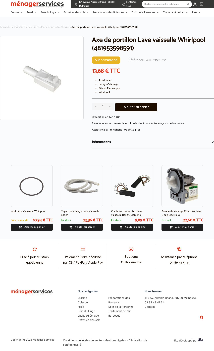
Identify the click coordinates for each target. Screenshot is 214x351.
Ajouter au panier (136, 107)
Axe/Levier (62, 27)
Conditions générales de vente (82, 340)
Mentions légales (115, 340)
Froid (30, 13)
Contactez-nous (131, 4)
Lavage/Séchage (21, 27)
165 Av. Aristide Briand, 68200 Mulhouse (170, 298)
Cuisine (15, 13)
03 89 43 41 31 (132, 130)
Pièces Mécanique (43, 27)
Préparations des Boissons (108, 13)
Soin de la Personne (143, 13)
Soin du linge (48, 13)
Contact (150, 306)
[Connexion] (195, 4)
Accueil (4, 27)
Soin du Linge (86, 311)
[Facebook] (201, 317)
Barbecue (114, 315)
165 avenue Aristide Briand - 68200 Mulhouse (97, 4)
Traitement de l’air (173, 13)
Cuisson (83, 302)
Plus (194, 13)
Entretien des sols (74, 13)
